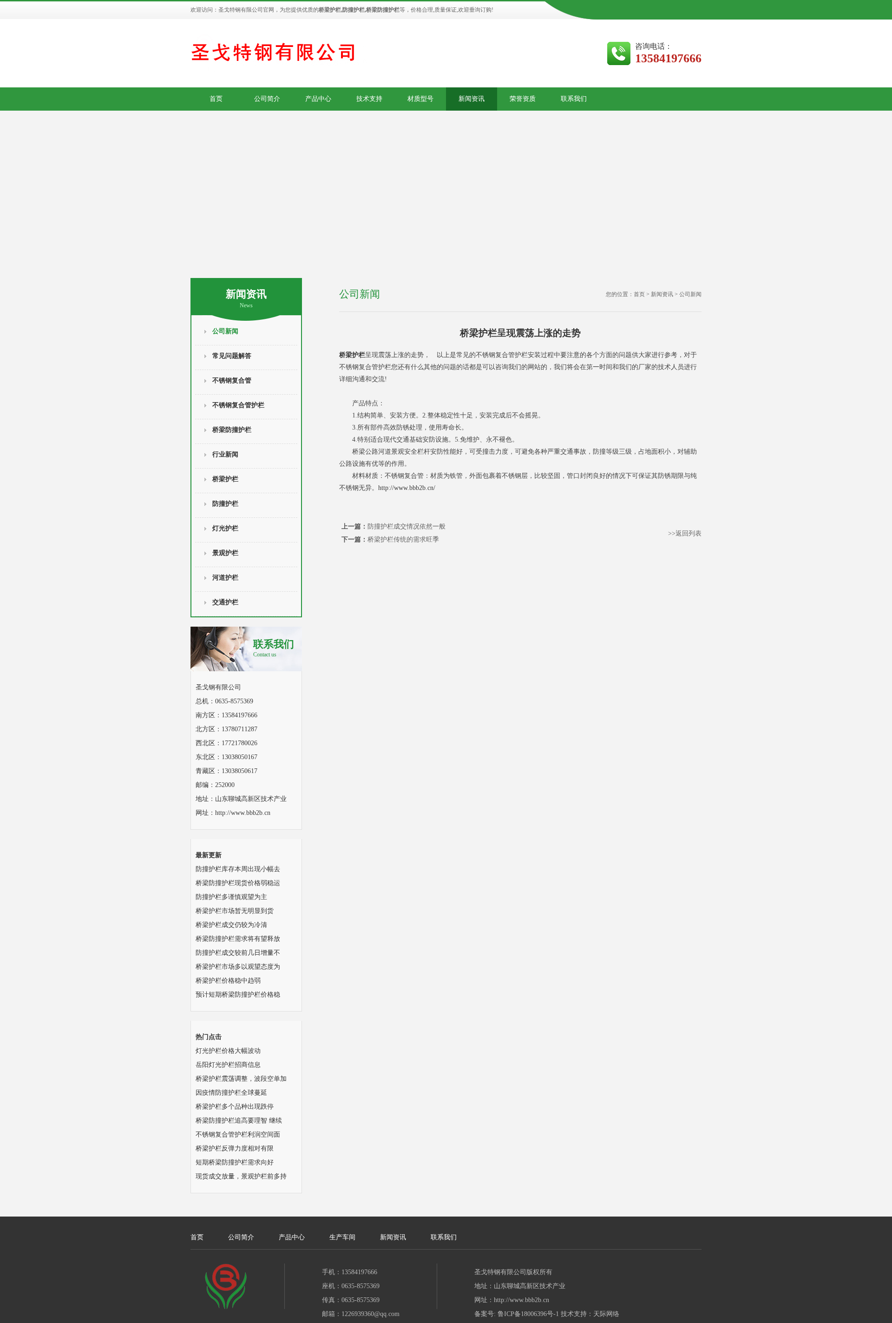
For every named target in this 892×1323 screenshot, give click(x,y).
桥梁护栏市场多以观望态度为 (238, 966)
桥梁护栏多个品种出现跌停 (235, 1106)
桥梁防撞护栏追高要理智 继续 (239, 1120)
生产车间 (342, 1237)
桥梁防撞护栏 (231, 429)
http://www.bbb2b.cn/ (406, 487)
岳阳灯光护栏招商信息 (228, 1064)
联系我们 (574, 98)
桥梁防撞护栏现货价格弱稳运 (238, 883)
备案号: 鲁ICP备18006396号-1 (516, 1313)
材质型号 (420, 98)
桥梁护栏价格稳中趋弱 (228, 980)
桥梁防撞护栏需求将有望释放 (238, 938)
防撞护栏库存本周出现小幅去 (238, 869)
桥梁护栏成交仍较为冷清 (231, 924)
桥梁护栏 (225, 479)
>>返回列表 (685, 533)
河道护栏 (225, 577)
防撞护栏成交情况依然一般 (406, 526)
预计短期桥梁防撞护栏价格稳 (238, 994)
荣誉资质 (523, 98)
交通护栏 (225, 602)
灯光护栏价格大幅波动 (228, 1050)
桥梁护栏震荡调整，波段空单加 (241, 1078)
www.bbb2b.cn (250, 812)
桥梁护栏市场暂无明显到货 (235, 910)
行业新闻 (225, 454)
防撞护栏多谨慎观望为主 (231, 896)
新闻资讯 (472, 98)
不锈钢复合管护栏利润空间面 (238, 1134)
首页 (216, 98)
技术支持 (369, 98)
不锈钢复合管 (231, 380)
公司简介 (267, 98)
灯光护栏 (225, 528)
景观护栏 (225, 552)
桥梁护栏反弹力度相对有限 (235, 1148)
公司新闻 (225, 331)
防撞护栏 (225, 503)
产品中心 (318, 98)
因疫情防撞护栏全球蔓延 (231, 1092)
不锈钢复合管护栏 (238, 405)
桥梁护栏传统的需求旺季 (403, 539)
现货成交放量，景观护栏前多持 (241, 1176)
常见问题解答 (231, 355)
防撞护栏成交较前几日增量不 (238, 952)
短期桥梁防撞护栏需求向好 (235, 1162)
